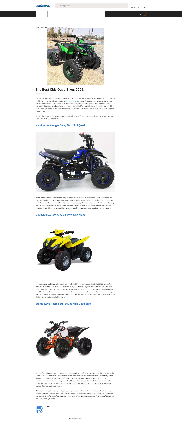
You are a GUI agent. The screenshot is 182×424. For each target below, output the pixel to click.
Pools (144, 7)
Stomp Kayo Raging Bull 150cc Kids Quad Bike (63, 303)
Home (37, 27)
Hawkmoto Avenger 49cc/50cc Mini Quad (60, 125)
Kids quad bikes (70, 101)
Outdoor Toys (135, 7)
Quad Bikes (44, 27)
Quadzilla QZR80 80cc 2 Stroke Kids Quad (61, 214)
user (47, 407)
